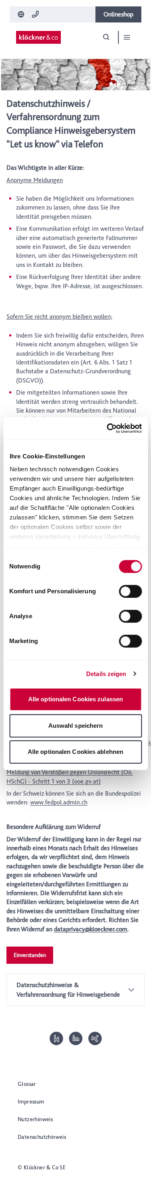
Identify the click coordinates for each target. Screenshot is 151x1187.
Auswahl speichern (75, 725)
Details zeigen (106, 673)
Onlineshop (118, 14)
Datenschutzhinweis (42, 1137)
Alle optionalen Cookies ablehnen (75, 751)
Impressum (31, 1101)
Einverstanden (30, 955)
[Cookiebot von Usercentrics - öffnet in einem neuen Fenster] (107, 428)
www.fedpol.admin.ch (58, 802)
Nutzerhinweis (35, 1119)
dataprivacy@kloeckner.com (90, 929)
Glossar (27, 1084)
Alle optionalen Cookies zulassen (75, 699)
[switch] (130, 591)
